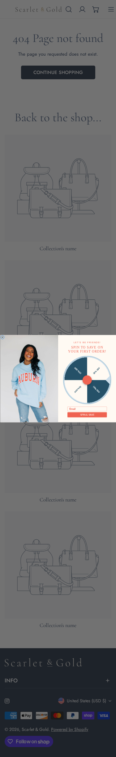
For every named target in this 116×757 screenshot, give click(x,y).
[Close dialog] (2, 337)
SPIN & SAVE (87, 414)
